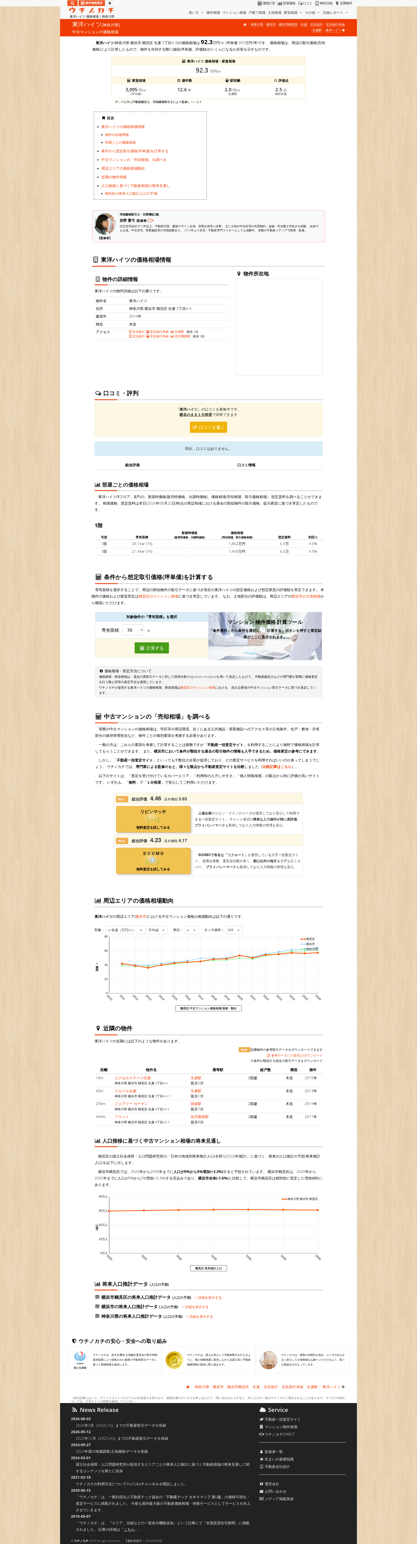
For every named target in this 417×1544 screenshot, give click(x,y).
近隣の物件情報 (114, 176)
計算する (154, 648)
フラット (122, 1116)
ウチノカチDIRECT (279, 1434)
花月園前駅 (182, 336)
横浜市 (271, 24)
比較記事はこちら (277, 766)
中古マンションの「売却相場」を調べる (134, 159)
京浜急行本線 (335, 24)
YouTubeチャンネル (142, 1483)
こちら (129, 1529)
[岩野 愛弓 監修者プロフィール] (151, 220)
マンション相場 (234, 12)
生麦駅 (317, 30)
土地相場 (274, 12)
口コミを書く (211, 427)
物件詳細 (326, 3)
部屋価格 (289, 3)
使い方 (194, 12)
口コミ (307, 3)
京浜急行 (316, 24)
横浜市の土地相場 (306, 596)
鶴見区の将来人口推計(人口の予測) (131, 193)
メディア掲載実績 (279, 1498)
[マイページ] (109, 3)
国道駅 (196, 1103)
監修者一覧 (273, 1451)
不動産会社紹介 (277, 1466)
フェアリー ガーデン (131, 1103)
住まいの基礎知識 (279, 1459)
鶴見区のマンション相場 (158, 596)
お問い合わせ (275, 1491)
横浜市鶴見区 (288, 24)
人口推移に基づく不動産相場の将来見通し (135, 185)
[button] (125, 930)
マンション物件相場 (280, 1426)
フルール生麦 (125, 1090)
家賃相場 (291, 12)
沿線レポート (333, 12)
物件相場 (213, 12)
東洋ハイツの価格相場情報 (123, 126)
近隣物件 (346, 3)
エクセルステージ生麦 (133, 1077)
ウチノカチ (81, 1541)
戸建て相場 (257, 12)
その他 (310, 12)
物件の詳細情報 (117, 135)
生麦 (304, 24)
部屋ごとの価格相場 (120, 142)
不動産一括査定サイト (282, 1419)
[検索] (72, 3)
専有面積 (110, 630)
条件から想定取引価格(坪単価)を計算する (134, 150)
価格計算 (269, 3)
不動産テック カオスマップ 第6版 (193, 1496)
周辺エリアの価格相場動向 (123, 168)
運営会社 (271, 1483)
